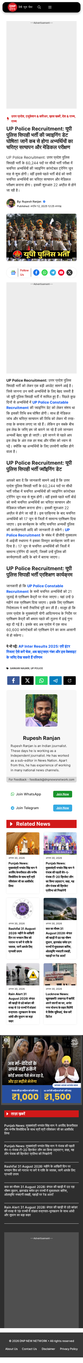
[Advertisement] (41, 67)
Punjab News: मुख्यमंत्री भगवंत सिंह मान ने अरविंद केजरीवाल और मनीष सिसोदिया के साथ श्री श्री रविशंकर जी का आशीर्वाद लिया (41, 1129)
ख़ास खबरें (55, 116)
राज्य (14, 121)
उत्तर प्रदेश (17, 116)
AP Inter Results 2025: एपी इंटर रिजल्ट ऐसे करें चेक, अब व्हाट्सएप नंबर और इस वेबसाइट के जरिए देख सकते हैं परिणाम (41, 651)
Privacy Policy (69, 1349)
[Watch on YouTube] (61, 272)
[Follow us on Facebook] (36, 272)
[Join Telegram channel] (53, 272)
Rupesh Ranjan (31, 201)
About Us (11, 1349)
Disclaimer (49, 1349)
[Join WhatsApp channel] (45, 272)
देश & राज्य (68, 116)
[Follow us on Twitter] (69, 272)
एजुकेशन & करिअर (37, 116)
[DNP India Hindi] (20, 7)
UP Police (37, 668)
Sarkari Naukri (19, 668)
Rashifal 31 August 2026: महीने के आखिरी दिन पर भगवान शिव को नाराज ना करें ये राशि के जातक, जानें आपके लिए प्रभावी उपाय (39, 1170)
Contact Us (29, 1349)
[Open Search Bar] (39, 7)
